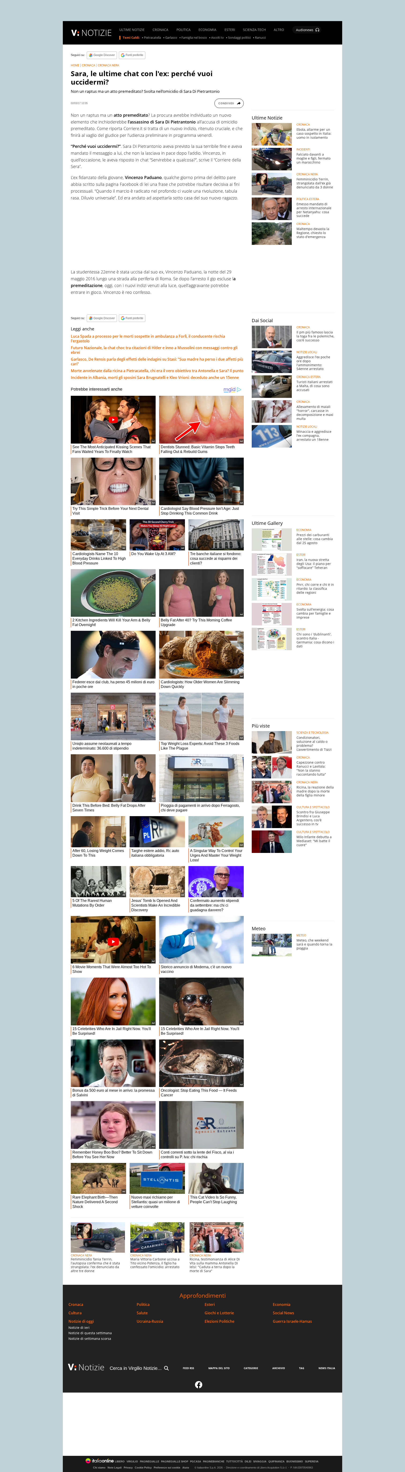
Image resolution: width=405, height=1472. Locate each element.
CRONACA (160, 29)
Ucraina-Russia (150, 1321)
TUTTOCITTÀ (234, 1461)
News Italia (327, 1368)
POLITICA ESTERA (307, 199)
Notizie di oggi (81, 1321)
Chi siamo (99, 1467)
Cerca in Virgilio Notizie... (136, 1368)
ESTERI (230, 29)
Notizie (91, 1367)
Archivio (278, 1368)
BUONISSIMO (294, 1461)
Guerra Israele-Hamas (292, 1321)
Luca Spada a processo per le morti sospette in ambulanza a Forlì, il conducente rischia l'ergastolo (148, 339)
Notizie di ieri (79, 1327)
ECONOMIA (207, 29)
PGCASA (195, 1461)
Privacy (128, 1467)
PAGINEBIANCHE (213, 1461)
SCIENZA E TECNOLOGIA (312, 732)
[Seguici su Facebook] (198, 1386)
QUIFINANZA (276, 1461)
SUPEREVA (312, 1461)
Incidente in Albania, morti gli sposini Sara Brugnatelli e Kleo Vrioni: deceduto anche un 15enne (155, 377)
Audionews (304, 30)
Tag (301, 1368)
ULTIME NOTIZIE (132, 29)
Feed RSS (188, 1368)
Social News (283, 1313)
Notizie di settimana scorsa (89, 1338)
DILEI (248, 1461)
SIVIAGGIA (259, 1461)
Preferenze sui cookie (167, 1467)
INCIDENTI (303, 149)
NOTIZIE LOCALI (306, 352)
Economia (281, 1304)
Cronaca (75, 1304)
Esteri (210, 1304)
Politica (143, 1304)
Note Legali (115, 1467)
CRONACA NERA (108, 65)
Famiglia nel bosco (194, 38)
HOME (75, 65)
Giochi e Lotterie (219, 1313)
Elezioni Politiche (219, 1321)
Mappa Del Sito (219, 1368)
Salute (142, 1313)
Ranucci (260, 38)
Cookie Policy (143, 1467)
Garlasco (171, 38)
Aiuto (185, 1467)
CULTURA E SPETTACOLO (313, 807)
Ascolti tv (217, 38)
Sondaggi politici (239, 38)
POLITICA (183, 29)
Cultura (75, 1313)
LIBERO (120, 1461)
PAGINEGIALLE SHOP (174, 1461)
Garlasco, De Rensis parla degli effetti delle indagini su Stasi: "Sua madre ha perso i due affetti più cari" (157, 361)
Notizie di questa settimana (90, 1333)
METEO (301, 935)
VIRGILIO (132, 1461)
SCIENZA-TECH (254, 29)
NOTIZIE (96, 32)
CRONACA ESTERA (308, 377)
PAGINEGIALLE (149, 1461)
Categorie (251, 1368)
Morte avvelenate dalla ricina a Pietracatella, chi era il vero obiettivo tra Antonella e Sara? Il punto (157, 370)
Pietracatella (152, 38)
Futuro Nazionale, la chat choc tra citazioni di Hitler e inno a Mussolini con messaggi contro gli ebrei (154, 350)
